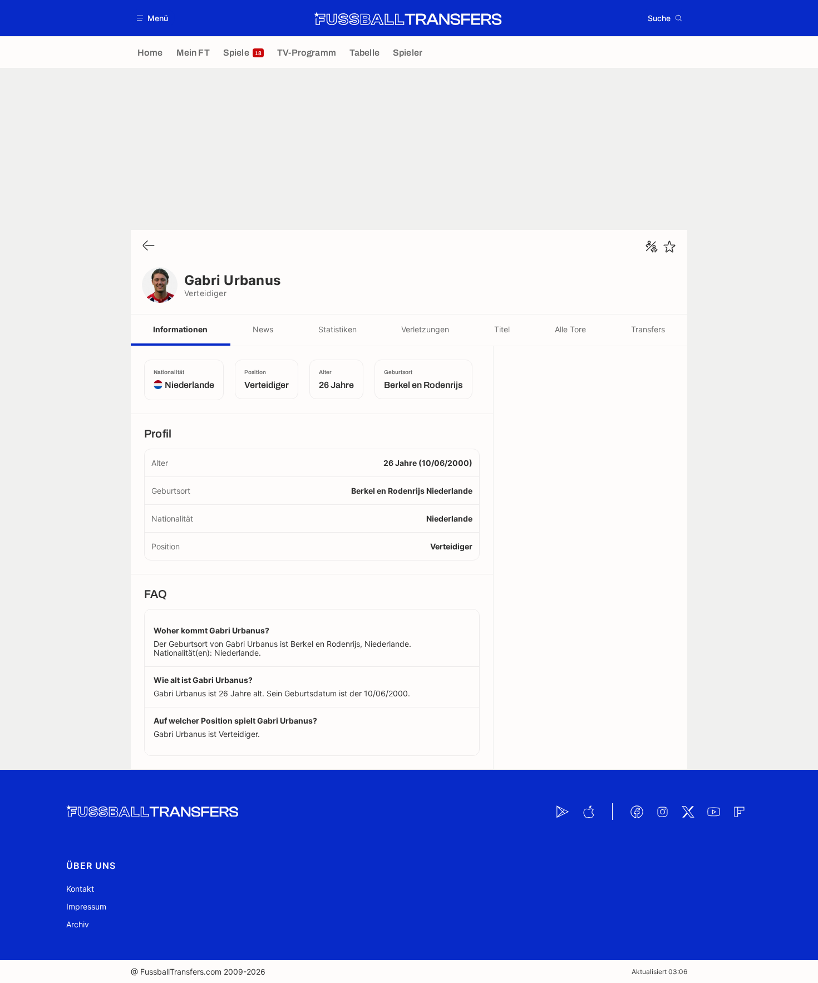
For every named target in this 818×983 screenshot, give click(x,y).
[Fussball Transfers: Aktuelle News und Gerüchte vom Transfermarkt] (408, 18)
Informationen (180, 329)
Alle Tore (570, 329)
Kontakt (80, 888)
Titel (502, 329)
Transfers (648, 329)
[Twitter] (687, 811)
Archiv (77, 924)
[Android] (562, 811)
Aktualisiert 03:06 (659, 971)
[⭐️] (669, 246)
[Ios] (588, 811)
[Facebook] (636, 811)
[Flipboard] (739, 811)
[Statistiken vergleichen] (651, 246)
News (263, 329)
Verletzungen (425, 329)
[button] (153, 18)
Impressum (86, 906)
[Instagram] (662, 811)
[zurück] (148, 246)
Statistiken (337, 329)
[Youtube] (713, 811)
